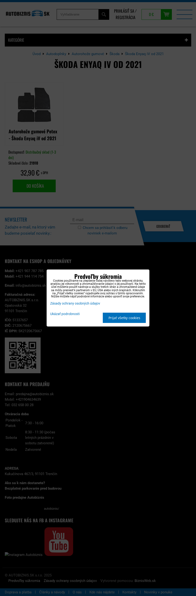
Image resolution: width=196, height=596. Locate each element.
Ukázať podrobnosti (65, 314)
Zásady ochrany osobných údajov (75, 303)
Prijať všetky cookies (124, 318)
